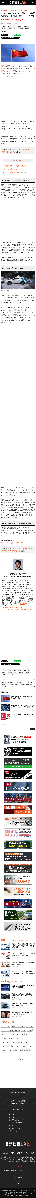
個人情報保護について (16, 1120)
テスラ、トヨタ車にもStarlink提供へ (22, 714)
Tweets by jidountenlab (18, 1103)
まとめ (32, 1050)
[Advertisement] (18, 99)
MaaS (12, 1042)
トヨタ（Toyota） (17, 26)
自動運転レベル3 (6, 1050)
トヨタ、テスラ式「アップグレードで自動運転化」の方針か (26, 684)
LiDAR (3, 1046)
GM (8, 1034)
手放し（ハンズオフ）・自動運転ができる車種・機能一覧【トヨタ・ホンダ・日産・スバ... (23, 995)
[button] (33, 2)
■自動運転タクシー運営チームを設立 (14, 166)
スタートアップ (16, 1046)
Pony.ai (9, 26)
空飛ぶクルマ (19, 1042)
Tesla (3, 1034)
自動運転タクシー (6, 31)
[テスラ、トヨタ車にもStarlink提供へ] (5, 716)
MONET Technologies (14, 1030)
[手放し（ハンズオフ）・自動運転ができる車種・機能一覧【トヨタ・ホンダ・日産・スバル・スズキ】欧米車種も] (5, 996)
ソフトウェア (5, 1042)
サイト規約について (15, 1117)
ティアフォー (29, 1026)
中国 (2, 66)
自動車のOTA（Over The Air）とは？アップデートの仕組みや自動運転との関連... (22, 706)
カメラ (8, 1046)
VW (17, 1034)
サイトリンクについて (16, 1123)
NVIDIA (21, 1034)
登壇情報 (22, 604)
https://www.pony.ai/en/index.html (12, 543)
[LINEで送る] (17, 34)
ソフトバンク (20, 1026)
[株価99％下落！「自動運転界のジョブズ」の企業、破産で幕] (5, 1014)
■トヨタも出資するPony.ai (11, 169)
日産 (8, 1026)
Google (24, 1030)
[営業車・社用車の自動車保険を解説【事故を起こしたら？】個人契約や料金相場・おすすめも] (5, 946)
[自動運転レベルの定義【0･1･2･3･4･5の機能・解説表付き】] (5, 1005)
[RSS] (18, 1183)
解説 (13, 31)
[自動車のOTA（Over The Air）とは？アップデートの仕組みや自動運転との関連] (5, 707)
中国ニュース (27, 26)
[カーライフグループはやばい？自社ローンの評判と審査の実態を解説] (5, 955)
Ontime (4, 26)
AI (24, 1038)
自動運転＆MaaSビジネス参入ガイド (14, 608)
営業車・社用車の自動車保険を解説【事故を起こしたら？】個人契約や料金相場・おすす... (23, 946)
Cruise (12, 1034)
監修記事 (21, 29)
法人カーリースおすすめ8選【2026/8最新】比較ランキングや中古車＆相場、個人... (23, 973)
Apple (27, 1034)
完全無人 (4, 29)
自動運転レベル (22, 73)
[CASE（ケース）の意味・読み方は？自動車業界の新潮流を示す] (5, 987)
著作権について (14, 1125)
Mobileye (19, 1038)
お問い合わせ (13, 1131)
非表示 (22, 160)
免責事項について (14, 1128)
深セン (15, 29)
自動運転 (27, 29)
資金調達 (26, 1050)
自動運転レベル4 (17, 1050)
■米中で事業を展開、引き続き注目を (14, 172)
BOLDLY (4, 1030)
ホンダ (13, 1026)
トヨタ (5, 268)
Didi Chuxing (11, 1038)
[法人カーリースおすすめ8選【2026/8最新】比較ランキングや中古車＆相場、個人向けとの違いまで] (5, 973)
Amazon (4, 1038)
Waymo (30, 1030)
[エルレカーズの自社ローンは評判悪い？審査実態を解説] (5, 964)
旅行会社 (10, 29)
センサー (27, 1042)
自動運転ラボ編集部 (6, 23)
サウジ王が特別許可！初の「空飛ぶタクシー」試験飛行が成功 (9, 684)
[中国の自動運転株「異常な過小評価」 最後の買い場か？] (5, 698)
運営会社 (11, 1114)
